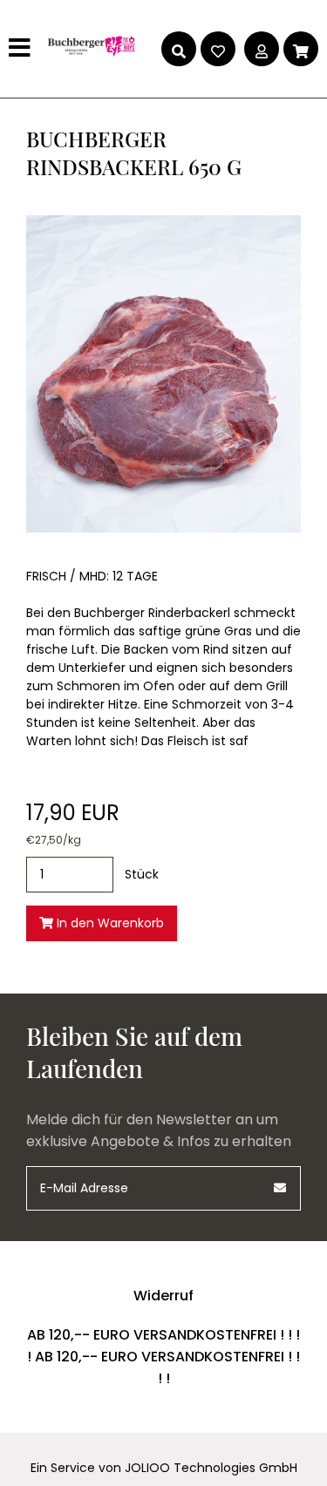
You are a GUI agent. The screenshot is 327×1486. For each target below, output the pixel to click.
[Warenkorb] (300, 48)
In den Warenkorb (108, 923)
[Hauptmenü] (22, 49)
